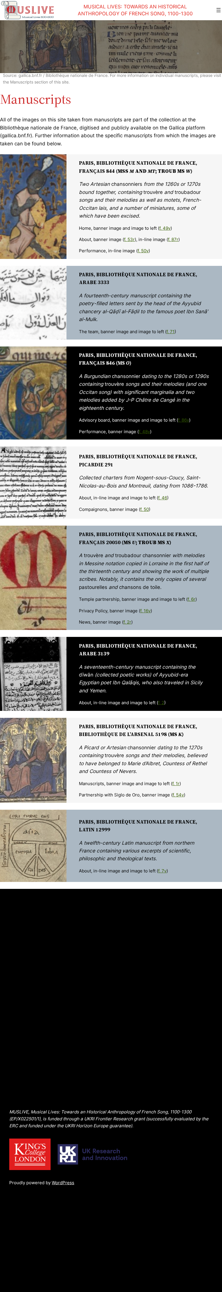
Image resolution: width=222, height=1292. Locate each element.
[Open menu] (218, 10)
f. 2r (127, 622)
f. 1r (176, 783)
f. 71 (170, 331)
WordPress (63, 1182)
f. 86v (183, 420)
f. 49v (165, 228)
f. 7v (162, 871)
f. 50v (143, 250)
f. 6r (191, 599)
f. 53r (129, 239)
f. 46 (162, 498)
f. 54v (178, 795)
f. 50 (144, 509)
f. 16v (145, 610)
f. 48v (144, 431)
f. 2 (161, 702)
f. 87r (173, 239)
